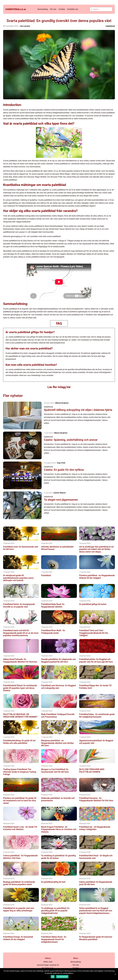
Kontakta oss (72, 9)
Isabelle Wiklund (59, 493)
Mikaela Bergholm (62, 403)
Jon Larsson (25, 26)
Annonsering (42, 9)
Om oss (53, 9)
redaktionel (110, 26)
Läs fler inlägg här (59, 387)
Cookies (62, 9)
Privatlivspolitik (62, 976)
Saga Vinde (61, 463)
